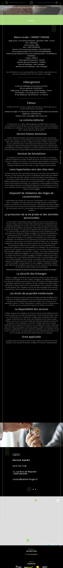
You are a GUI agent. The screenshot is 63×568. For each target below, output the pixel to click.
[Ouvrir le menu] (56, 2)
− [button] (57, 501)
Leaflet (44, 544)
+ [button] (57, 499)
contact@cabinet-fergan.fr (25, 479)
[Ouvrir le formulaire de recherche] (6, 2)
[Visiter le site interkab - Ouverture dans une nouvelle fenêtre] (28, 567)
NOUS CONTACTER (60, 157)
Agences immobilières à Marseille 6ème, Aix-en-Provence (19, 7)
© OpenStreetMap (56, 544)
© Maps (49, 544)
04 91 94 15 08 (19, 466)
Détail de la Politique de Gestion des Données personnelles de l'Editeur (31, 270)
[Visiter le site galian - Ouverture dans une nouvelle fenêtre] (44, 567)
